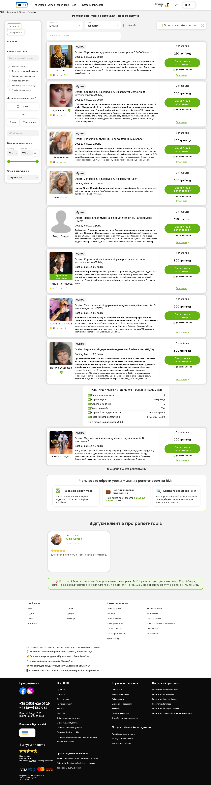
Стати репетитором (92, 5)
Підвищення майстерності (23, 76)
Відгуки (60, 708)
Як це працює (63, 699)
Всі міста (116, 708)
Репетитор (117, 689)
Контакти (61, 694)
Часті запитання (64, 704)
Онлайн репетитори (58, 5)
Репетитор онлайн (120, 694)
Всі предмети (118, 699)
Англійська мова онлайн (123, 734)
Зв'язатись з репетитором (182, 63)
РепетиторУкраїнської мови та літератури (172, 713)
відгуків (32, 760)
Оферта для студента (67, 723)
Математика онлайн (121, 743)
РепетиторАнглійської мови (165, 689)
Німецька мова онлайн (122, 739)
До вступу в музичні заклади (24, 71)
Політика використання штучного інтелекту (77, 737)
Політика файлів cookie (68, 732)
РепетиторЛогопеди (161, 704)
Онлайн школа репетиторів (125, 718)
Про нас (61, 689)
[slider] (8, 161)
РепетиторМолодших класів (165, 708)
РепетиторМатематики (163, 694)
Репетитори (39, 5)
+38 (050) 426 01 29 (34, 703)
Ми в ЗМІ (61, 713)
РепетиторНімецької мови (164, 699)
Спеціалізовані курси (21, 90)
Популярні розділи (120, 713)
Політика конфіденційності (69, 727)
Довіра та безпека (65, 742)
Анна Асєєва (74, 539)
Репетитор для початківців (23, 85)
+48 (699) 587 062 (33, 708)
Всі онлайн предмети (122, 704)
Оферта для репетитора (68, 718)
